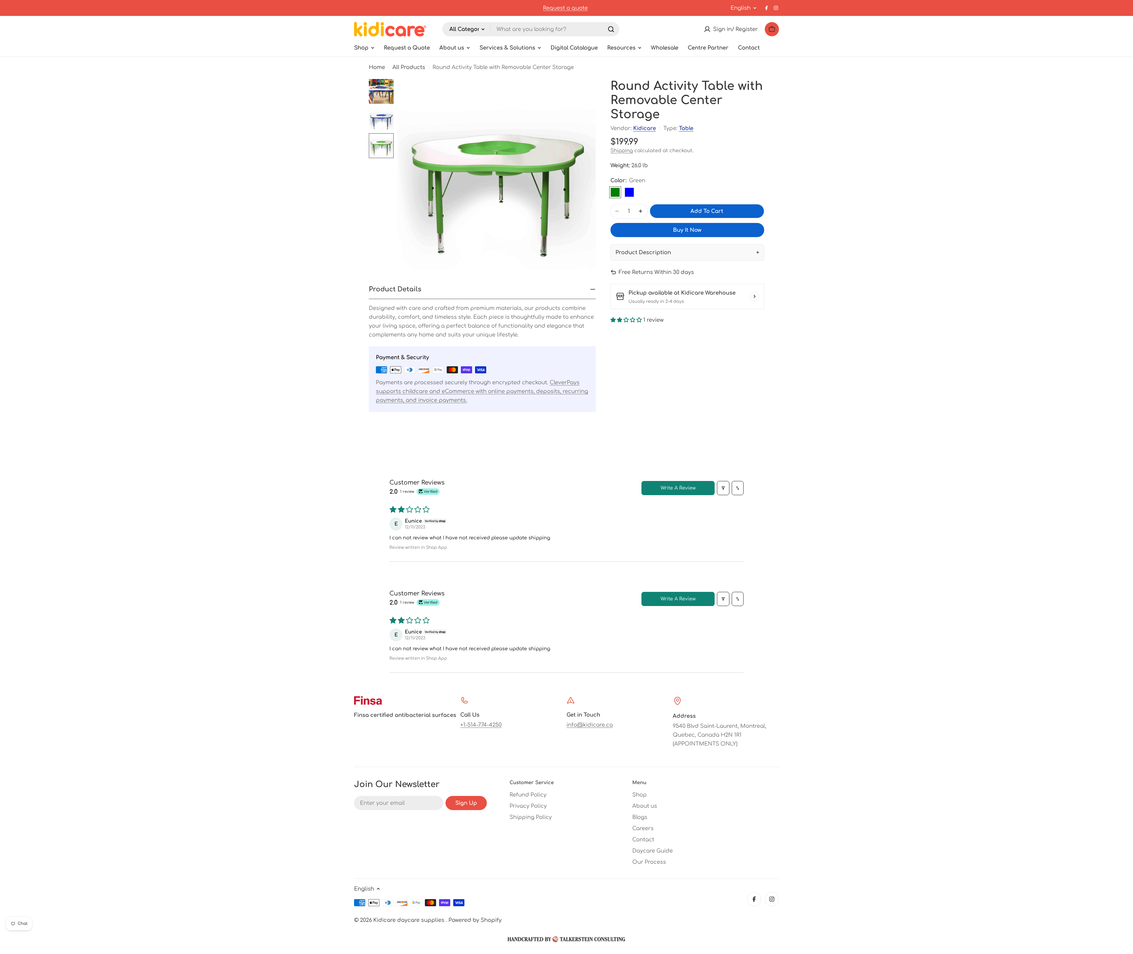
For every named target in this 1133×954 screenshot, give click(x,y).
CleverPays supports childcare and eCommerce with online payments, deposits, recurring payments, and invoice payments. (482, 391)
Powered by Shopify (475, 920)
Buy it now (687, 230)
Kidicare (644, 128)
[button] (626, 320)
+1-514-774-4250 (481, 725)
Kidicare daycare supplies (409, 920)
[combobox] (530, 29)
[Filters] (723, 488)
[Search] (611, 29)
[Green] (615, 192)
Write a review (678, 488)
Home (377, 67)
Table (686, 128)
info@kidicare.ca (589, 725)
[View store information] (754, 296)
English (741, 8)
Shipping (621, 150)
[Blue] (629, 192)
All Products (408, 67)
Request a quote (565, 8)
